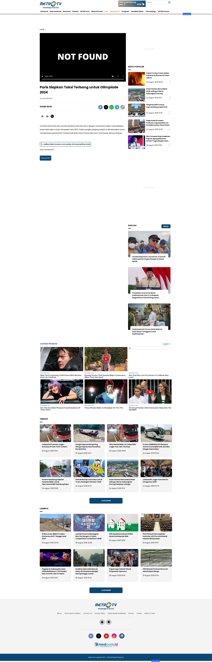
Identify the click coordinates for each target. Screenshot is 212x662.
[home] (106, 606)
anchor (131, 613)
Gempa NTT (115, 11)
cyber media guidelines (117, 613)
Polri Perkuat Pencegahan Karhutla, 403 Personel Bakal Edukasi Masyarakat (155, 536)
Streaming (151, 11)
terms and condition (72, 613)
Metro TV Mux (150, 613)
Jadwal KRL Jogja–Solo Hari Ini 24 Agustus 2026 (155, 480)
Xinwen (75, 11)
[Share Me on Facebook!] (100, 107)
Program (125, 11)
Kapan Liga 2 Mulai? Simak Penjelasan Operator (120, 570)
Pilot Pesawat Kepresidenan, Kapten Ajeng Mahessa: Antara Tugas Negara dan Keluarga (158, 139)
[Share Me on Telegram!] (117, 107)
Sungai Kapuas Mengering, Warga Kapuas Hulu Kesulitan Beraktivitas (88, 446)
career (139, 613)
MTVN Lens (84, 11)
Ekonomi (66, 11)
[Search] (169, 2)
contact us (87, 613)
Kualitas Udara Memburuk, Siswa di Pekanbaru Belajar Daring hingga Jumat (87, 571)
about (59, 613)
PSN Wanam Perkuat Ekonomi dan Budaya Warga (155, 570)
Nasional (44, 11)
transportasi (45, 158)
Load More (106, 501)
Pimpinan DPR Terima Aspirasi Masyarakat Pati (156, 106)
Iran (106, 11)
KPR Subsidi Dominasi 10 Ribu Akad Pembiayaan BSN (121, 535)
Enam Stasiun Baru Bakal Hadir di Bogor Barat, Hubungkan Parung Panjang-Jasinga (156, 92)
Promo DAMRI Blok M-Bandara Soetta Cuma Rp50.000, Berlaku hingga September (156, 446)
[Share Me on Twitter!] (106, 107)
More (165, 226)
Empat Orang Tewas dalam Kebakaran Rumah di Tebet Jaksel (157, 75)
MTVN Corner (163, 11)
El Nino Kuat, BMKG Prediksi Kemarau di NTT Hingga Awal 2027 (54, 536)
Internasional (55, 11)
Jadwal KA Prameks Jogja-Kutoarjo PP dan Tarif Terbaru (54, 445)
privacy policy (100, 613)
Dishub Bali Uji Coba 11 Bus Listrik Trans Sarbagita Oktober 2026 (89, 480)
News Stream (97, 11)
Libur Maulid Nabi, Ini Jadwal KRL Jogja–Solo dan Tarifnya (122, 445)
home (42, 29)
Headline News (137, 11)
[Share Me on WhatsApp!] (111, 107)
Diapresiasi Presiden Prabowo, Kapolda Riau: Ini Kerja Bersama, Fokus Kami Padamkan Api (157, 123)
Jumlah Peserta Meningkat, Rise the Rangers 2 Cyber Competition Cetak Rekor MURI (88, 536)
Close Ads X (187, 14)
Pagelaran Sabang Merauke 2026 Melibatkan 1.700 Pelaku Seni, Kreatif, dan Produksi (54, 571)
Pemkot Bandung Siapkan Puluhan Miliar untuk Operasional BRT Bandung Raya (55, 481)
